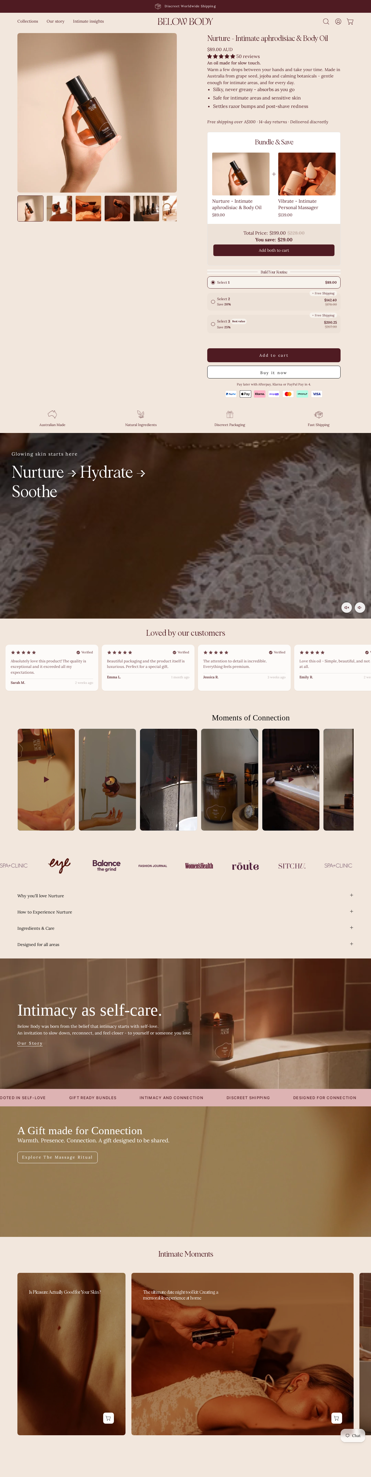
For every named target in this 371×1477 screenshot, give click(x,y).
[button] (27, 21)
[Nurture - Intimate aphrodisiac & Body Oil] (30, 208)
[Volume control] (360, 607)
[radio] (274, 283)
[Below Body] (185, 21)
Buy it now (274, 372)
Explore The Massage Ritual (57, 1157)
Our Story (30, 1043)
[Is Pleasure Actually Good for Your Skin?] (71, 1354)
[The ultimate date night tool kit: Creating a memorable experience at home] (242, 1354)
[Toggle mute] (346, 607)
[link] (241, 174)
